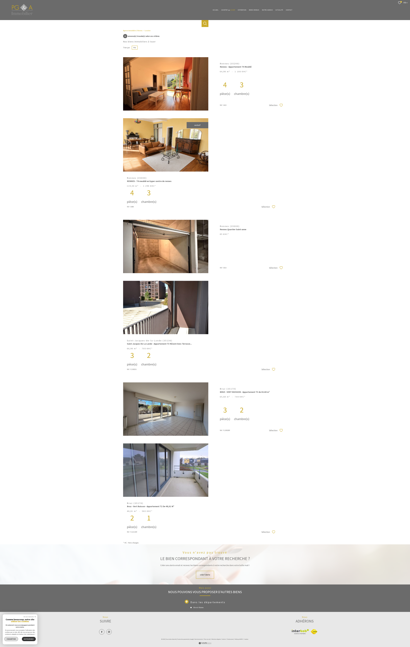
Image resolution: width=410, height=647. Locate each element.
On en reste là (28, 617)
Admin (224, 639)
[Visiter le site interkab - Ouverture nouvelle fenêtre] (300, 631)
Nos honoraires (199, 639)
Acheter (224, 10)
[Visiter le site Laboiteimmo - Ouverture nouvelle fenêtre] (205, 643)
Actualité (279, 10)
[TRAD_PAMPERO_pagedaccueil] (22, 14)
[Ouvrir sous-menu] (229, 10)
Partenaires (230, 639)
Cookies (246, 639)
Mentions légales (216, 639)
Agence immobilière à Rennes (133, 31)
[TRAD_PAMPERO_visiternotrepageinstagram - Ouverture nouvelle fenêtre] (109, 632)
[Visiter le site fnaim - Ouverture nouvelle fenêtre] (314, 631)
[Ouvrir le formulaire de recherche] (205, 23)
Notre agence (267, 10)
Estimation (242, 10)
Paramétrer (11, 639)
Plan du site (207, 639)
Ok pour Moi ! (29, 639)
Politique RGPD (239, 639)
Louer (232, 10)
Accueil (216, 10)
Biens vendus (254, 10)
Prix (134, 48)
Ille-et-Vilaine (198, 607)
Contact (289, 10)
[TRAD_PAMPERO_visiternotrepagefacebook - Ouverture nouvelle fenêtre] (101, 632)
